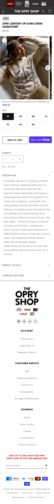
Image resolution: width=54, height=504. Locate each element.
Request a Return (27, 352)
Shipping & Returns (27, 378)
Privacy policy (27, 493)
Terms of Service (27, 445)
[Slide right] (47, 67)
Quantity (6, 153)
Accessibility (27, 392)
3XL (33, 125)
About (27, 418)
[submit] (46, 465)
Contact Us (27, 385)
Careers (27, 431)
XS (8, 116)
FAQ (27, 371)
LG (46, 116)
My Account (27, 339)
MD (33, 116)
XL (10, 126)
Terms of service (43, 493)
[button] (43, 11)
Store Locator (27, 424)
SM (20, 116)
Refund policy (13, 493)
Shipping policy (18, 497)
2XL (20, 125)
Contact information (36, 497)
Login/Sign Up (27, 346)
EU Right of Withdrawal (27, 399)
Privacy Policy (27, 438)
